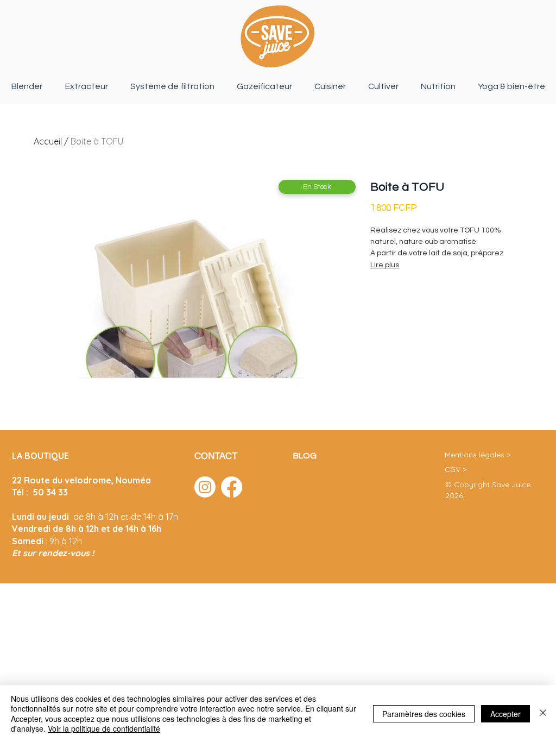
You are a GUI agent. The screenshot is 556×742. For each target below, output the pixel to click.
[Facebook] (231, 487)
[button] (317, 187)
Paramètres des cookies (423, 713)
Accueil (48, 141)
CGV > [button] (455, 469)
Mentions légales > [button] (477, 455)
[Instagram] (205, 487)
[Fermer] (542, 713)
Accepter (505, 713)
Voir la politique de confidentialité (104, 728)
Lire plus (384, 265)
